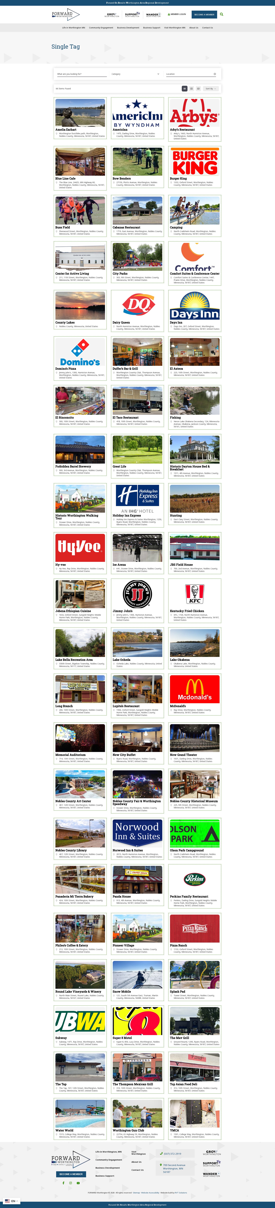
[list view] (191, 88)
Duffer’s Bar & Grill (125, 368)
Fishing (175, 417)
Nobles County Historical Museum (194, 801)
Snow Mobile (122, 991)
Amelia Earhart (65, 129)
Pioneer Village (123, 945)
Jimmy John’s (122, 611)
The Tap (60, 1084)
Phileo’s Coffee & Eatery (71, 945)
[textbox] (116, 74)
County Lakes (65, 322)
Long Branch (64, 706)
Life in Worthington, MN (109, 1151)
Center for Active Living (72, 273)
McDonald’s (178, 706)
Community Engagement (109, 1159)
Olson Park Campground (187, 850)
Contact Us (137, 1169)
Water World (64, 1130)
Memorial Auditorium (70, 755)
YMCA (174, 1130)
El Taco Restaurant (126, 417)
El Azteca (176, 368)
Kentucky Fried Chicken (187, 611)
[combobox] (135, 74)
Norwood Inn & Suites (128, 850)
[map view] (198, 88)
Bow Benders (122, 178)
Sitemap (136, 1192)
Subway (61, 1038)
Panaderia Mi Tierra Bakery (74, 896)
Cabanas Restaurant (126, 227)
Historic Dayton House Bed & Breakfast (190, 468)
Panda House (122, 896)
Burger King (178, 178)
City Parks (120, 273)
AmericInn (120, 129)
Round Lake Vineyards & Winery (78, 991)
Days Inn (176, 322)
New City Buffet (124, 755)
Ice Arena (119, 564)
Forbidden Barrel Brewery (73, 466)
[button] (204, 14)
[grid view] (184, 88)
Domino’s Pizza (65, 368)
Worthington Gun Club (128, 1130)
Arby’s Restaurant (182, 129)
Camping (176, 227)
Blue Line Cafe (65, 178)
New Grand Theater (183, 755)
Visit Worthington (138, 1152)
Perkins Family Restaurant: (189, 896)
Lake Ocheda (121, 660)
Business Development (108, 1167)
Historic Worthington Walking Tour (76, 517)
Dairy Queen (121, 322)
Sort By (209, 88)
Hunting (176, 515)
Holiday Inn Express (127, 515)
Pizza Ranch (178, 945)
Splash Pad (177, 991)
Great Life (119, 466)
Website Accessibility (150, 1192)
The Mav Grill (179, 1038)
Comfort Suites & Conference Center (194, 273)
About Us (136, 1161)
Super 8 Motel (122, 1038)
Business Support (105, 1175)
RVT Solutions (181, 1192)
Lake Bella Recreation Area (74, 660)
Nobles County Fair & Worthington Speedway (137, 802)
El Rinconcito (64, 417)
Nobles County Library (71, 850)
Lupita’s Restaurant (126, 706)
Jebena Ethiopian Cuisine (73, 611)
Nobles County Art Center (73, 801)
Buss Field (62, 227)
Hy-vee (60, 564)
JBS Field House (181, 564)
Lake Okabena (180, 660)
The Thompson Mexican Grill (133, 1084)
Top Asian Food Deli (183, 1084)
